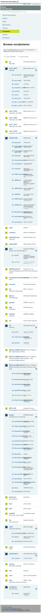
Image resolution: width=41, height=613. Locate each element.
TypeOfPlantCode (18, 390)
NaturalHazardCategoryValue (18, 457)
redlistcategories (18, 216)
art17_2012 (13, 124)
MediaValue (17, 454)
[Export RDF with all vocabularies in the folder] (36, 70)
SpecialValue (18, 478)
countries (17, 558)
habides (12, 314)
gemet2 (11, 302)
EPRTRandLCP (14, 269)
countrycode (18, 75)
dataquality (17, 155)
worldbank (13, 587)
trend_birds (17, 98)
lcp (10, 520)
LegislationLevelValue (18, 444)
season (16, 95)
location (16, 84)
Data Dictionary (16, 11)
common (12, 232)
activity (16, 255)
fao (10, 289)
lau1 (10, 504)
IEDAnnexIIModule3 (16, 356)
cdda (11, 228)
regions (16, 537)
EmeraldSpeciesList (18, 160)
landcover (12, 497)
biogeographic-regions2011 (18, 151)
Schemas (5, 28)
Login (26, 4)
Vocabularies (6, 31)
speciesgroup (18, 222)
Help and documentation (9, 15)
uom (10, 575)
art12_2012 (13, 68)
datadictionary (14, 237)
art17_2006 (13, 118)
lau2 (10, 508)
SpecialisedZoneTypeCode (18, 474)
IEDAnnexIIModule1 (16, 350)
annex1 (16, 332)
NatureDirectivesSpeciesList (18, 212)
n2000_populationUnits (18, 174)
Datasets (4, 18)
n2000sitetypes (18, 199)
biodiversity (13, 138)
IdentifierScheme (18, 441)
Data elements (6, 25)
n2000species (18, 205)
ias (10, 321)
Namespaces (6, 37)
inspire (11, 415)
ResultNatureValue (18, 467)
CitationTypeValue (18, 426)
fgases (11, 296)
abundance (17, 142)
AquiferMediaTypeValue (18, 421)
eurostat (12, 284)
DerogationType (18, 379)
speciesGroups (18, 541)
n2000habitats (18, 188)
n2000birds (17, 180)
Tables (4, 21)
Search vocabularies (11, 56)
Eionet (9, 11)
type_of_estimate (18, 102)
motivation (17, 168)
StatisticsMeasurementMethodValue (18, 482)
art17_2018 (13, 131)
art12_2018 (13, 111)
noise (11, 547)
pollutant (17, 343)
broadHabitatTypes (18, 533)
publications (13, 554)
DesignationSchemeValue (18, 431)
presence (17, 91)
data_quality (17, 80)
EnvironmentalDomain (18, 436)
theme (16, 488)
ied (10, 325)
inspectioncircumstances (18, 337)
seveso (11, 564)
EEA (10, 2)
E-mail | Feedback (7, 607)
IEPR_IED (12, 408)
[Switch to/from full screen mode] (30, 4)
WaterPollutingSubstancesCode (18, 400)
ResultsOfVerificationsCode (18, 384)
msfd (11, 527)
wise (10, 580)
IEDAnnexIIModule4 (16, 365)
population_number (18, 87)
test (10, 570)
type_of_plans (18, 105)
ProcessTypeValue (18, 462)
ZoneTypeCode (18, 491)
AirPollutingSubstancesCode (18, 373)
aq (10, 62)
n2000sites (17, 194)
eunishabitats (18, 163)
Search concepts (24, 56)
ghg (10, 307)
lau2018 (12, 513)
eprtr (10, 249)
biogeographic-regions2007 (18, 146)
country (16, 593)
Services (4, 34)
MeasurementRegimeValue (18, 448)
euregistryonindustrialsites (16, 277)
